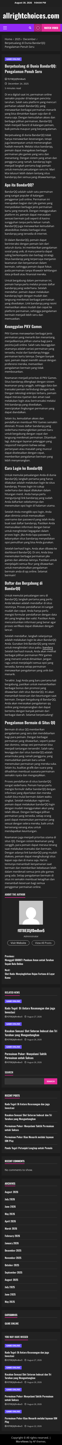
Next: (30, 974)
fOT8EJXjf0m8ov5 (17, 78)
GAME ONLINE (13, 59)
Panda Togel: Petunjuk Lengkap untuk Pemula (28, 1148)
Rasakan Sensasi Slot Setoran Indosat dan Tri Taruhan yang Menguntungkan (31, 1033)
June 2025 (10, 1294)
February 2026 (12, 1236)
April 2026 (10, 1221)
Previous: (29, 960)
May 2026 (10, 1214)
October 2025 (12, 1265)
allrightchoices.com (31, 15)
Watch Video (51, 28)
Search (9, 1072)
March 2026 (11, 1228)
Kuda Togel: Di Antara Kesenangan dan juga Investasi (30, 1010)
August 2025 (11, 1280)
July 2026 (10, 1199)
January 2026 (12, 1243)
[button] (5, 27)
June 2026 (10, 1206)
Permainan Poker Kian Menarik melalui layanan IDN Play (31, 1420)
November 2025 (13, 1258)
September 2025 (13, 1272)
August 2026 (11, 1192)
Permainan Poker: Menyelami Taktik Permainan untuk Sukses (26, 1056)
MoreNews (22, 1441)
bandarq (48, 647)
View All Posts (43, 943)
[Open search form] (30, 28)
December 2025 (13, 1250)
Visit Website (18, 943)
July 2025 (10, 1287)
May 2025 (10, 1302)
